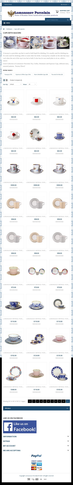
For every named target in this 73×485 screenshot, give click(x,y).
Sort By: (5, 84)
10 (63, 401)
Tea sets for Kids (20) (57, 74)
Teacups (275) (8, 74)
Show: (25, 84)
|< (30, 401)
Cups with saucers (19, 29)
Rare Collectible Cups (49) (41, 74)
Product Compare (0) (16, 80)
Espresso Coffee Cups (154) (23, 74)
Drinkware (9, 29)
